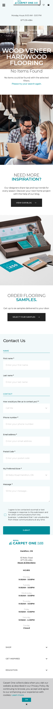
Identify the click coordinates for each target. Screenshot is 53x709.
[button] (38, 5)
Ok (26, 699)
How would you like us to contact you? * (21, 402)
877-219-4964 (26, 20)
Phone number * (10, 417)
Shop (8, 647)
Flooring (20, 30)
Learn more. (18, 695)
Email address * (10, 434)
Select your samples (24, 317)
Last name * (8, 375)
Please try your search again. (26, 84)
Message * (7, 484)
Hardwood (33, 30)
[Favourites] (43, 5)
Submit (26, 530)
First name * (8, 358)
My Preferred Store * (12, 469)
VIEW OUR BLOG (24, 203)
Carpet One (7, 30)
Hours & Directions (27, 563)
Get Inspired (13, 659)
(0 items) (48, 5)
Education (11, 670)
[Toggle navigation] (3, 5)
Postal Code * (9, 451)
